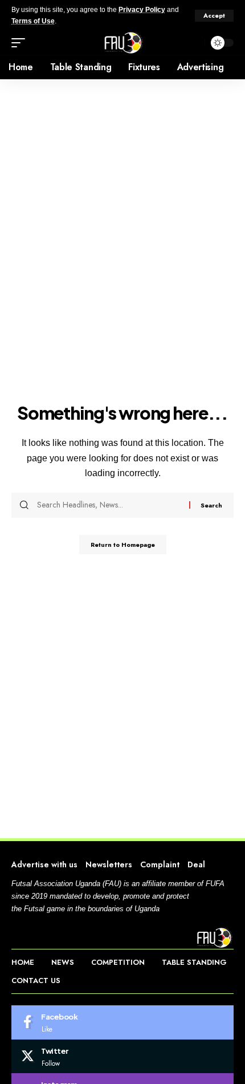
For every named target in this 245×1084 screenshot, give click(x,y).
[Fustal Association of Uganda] (122, 43)
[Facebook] (122, 1022)
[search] (193, 42)
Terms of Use (33, 21)
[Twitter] (122, 1057)
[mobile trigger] (21, 42)
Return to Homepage (123, 544)
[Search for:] (108, 505)
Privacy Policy (142, 10)
